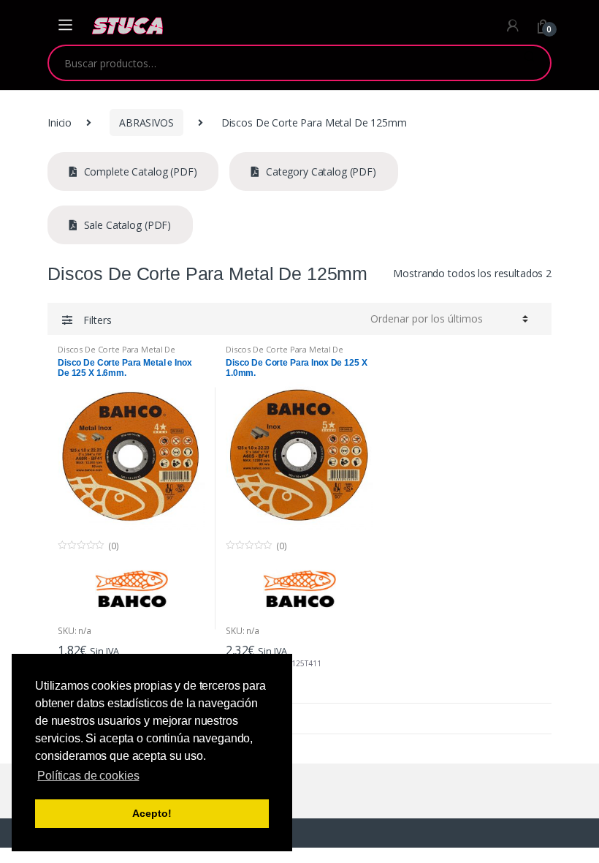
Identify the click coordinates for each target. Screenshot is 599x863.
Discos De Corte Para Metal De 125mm (116, 353)
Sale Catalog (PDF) (126, 225)
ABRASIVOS (146, 122)
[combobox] (278, 63)
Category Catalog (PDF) (319, 171)
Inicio (59, 122)
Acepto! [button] (151, 813)
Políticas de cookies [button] (88, 775)
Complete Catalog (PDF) (139, 171)
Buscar (529, 63)
